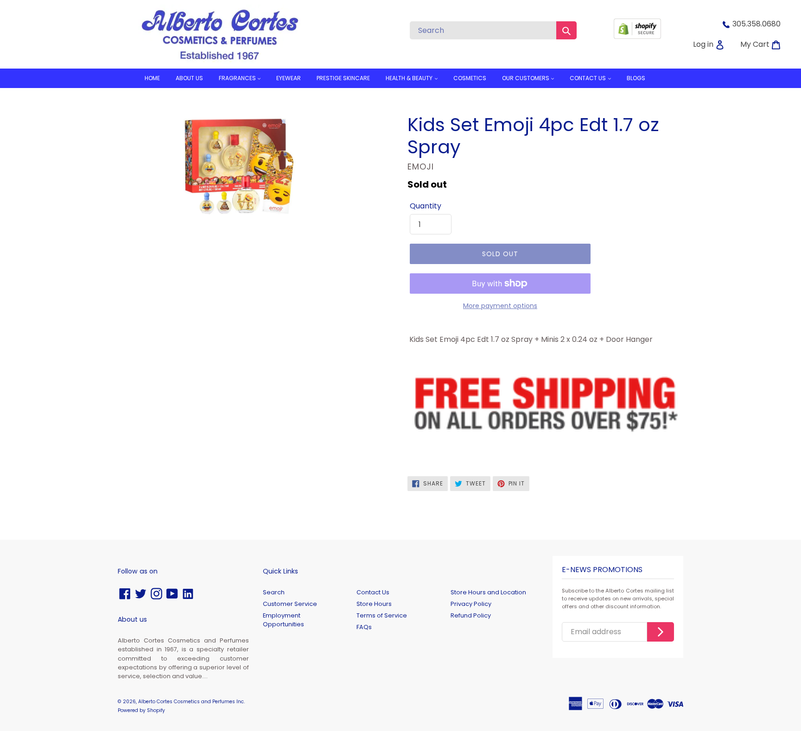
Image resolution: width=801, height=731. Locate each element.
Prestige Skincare (343, 78)
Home (152, 78)
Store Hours (374, 604)
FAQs (364, 627)
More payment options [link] (500, 305)
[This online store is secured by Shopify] (637, 36)
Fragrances (238, 78)
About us (189, 78)
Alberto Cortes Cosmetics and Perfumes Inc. (191, 701)
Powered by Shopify (141, 710)
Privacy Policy (471, 604)
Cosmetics (469, 78)
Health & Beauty (410, 78)
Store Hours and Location (488, 592)
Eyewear (288, 78)
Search (274, 592)
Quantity (425, 206)
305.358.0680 (756, 24)
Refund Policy (471, 615)
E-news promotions (602, 570)
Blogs (636, 78)
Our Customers (526, 78)
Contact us (588, 78)
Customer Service (290, 604)
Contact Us (372, 592)
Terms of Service (381, 615)
